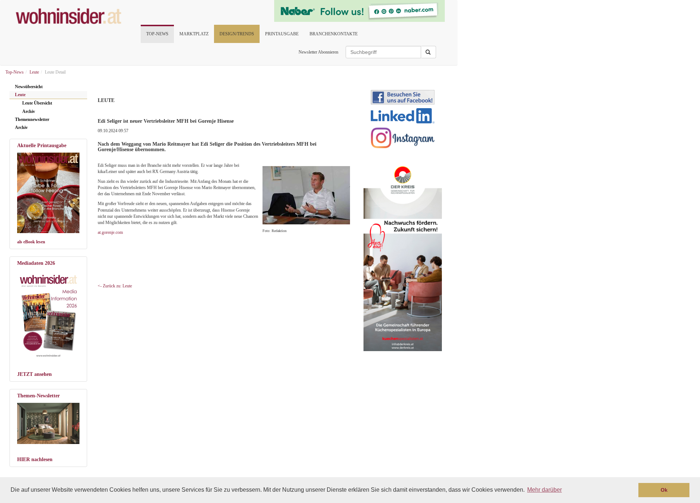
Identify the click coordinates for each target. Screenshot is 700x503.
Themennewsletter (32, 119)
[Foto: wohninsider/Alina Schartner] (48, 193)
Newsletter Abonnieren (318, 52)
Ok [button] (664, 490)
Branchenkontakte (334, 33)
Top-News (157, 33)
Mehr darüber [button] (544, 490)
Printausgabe (282, 33)
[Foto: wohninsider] (48, 314)
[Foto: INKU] (48, 423)
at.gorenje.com (110, 232)
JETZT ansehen (34, 374)
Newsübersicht (29, 86)
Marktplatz (194, 33)
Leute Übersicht (37, 103)
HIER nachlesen (34, 459)
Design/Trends (236, 33)
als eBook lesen (31, 241)
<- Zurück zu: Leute (115, 285)
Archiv (28, 111)
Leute (20, 94)
